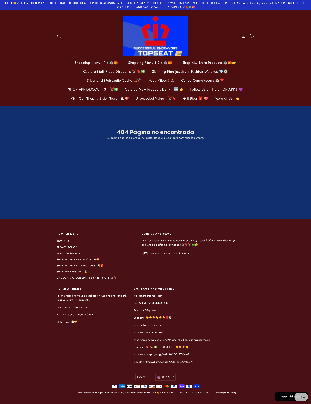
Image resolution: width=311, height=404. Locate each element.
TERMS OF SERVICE (68, 253)
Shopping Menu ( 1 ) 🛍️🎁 (97, 62)
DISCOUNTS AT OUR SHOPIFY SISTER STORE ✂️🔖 (87, 278)
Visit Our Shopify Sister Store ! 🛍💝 (100, 98)
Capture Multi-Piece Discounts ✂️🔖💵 (114, 71)
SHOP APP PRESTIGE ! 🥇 (72, 271)
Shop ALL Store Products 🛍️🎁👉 (209, 62)
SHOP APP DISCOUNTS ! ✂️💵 (93, 89)
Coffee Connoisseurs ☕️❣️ (202, 80)
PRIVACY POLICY (67, 247)
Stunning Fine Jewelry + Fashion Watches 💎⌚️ (190, 71)
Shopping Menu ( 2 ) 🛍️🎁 (150, 62)
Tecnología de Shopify (226, 392)
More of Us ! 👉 (227, 98)
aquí (169, 138)
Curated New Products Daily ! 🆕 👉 (154, 89)
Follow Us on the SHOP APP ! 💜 (216, 89)
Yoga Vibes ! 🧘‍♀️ (162, 80)
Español (141, 377)
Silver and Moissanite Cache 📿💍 (114, 80)
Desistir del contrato (291, 396)
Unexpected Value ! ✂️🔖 (156, 98)
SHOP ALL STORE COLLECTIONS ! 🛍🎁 (80, 265)
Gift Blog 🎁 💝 (195, 98)
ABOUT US (63, 241)
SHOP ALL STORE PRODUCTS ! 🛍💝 (78, 259)
